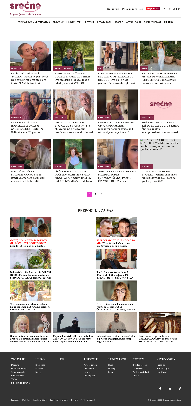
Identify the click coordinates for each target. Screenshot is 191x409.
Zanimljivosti (89, 376)
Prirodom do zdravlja (20, 383)
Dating (38, 372)
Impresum (15, 400)
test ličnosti (162, 372)
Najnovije (113, 9)
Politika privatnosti (88, 400)
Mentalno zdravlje (19, 368)
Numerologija (163, 368)
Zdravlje (18, 359)
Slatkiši (136, 376)
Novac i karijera (63, 68)
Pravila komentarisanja (59, 400)
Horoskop (16, 68)
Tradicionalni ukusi (141, 372)
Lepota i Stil (117, 359)
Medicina (15, 365)
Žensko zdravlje (18, 372)
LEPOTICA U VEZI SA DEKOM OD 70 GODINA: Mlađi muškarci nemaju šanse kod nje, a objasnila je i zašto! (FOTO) (116, 127)
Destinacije (89, 368)
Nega (144, 68)
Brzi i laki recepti (140, 365)
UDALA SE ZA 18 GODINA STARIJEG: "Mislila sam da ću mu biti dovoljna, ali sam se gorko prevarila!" (159, 176)
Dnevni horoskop (132, 9)
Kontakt (74, 400)
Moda (110, 372)
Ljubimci (87, 372)
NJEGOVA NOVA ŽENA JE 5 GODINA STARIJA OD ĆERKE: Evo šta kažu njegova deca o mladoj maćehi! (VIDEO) (72, 78)
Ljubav (40, 359)
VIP (99, 68)
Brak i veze (60, 117)
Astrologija (166, 359)
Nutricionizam (17, 376)
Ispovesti (16, 117)
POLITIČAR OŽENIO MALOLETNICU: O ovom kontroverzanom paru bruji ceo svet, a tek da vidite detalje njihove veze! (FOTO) (28, 176)
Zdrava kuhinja (139, 368)
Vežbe (14, 379)
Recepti (138, 359)
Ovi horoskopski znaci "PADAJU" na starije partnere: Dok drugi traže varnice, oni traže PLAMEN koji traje (29, 78)
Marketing (26, 400)
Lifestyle (91, 359)
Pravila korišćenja (40, 400)
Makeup (111, 368)
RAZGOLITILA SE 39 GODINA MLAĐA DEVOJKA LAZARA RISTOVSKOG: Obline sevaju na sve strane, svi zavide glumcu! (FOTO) (159, 78)
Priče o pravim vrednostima (34, 22)
